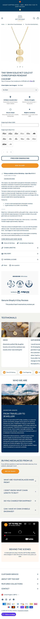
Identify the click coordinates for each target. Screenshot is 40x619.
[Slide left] (17, 66)
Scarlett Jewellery (17, 425)
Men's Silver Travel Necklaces (15, 24)
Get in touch (10, 471)
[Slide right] (22, 66)
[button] (20, 122)
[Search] (34, 18)
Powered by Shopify (23, 610)
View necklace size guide (11, 239)
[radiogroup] (20, 139)
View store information (9, 178)
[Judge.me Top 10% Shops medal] (29, 284)
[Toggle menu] (2, 18)
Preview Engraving (20, 158)
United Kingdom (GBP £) (10, 594)
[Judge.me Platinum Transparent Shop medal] (11, 284)
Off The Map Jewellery (11, 610)
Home (2, 24)
